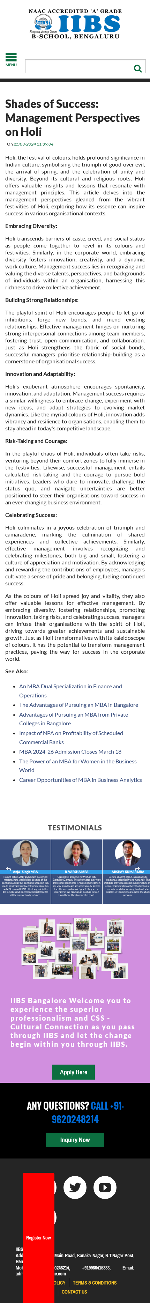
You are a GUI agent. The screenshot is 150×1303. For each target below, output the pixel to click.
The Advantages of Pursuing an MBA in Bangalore (78, 704)
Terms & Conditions (95, 1283)
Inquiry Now (75, 1139)
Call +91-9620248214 (87, 1112)
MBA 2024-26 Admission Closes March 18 (70, 751)
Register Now (38, 1238)
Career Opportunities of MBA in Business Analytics (80, 779)
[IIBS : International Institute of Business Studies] (75, 24)
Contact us (74, 1292)
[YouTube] (105, 1187)
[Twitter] (75, 1187)
